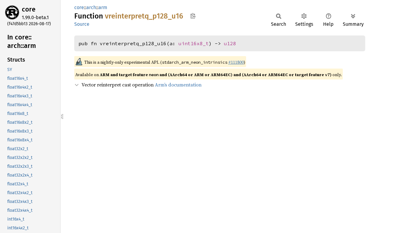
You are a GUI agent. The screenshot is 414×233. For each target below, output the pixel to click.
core (28, 9)
